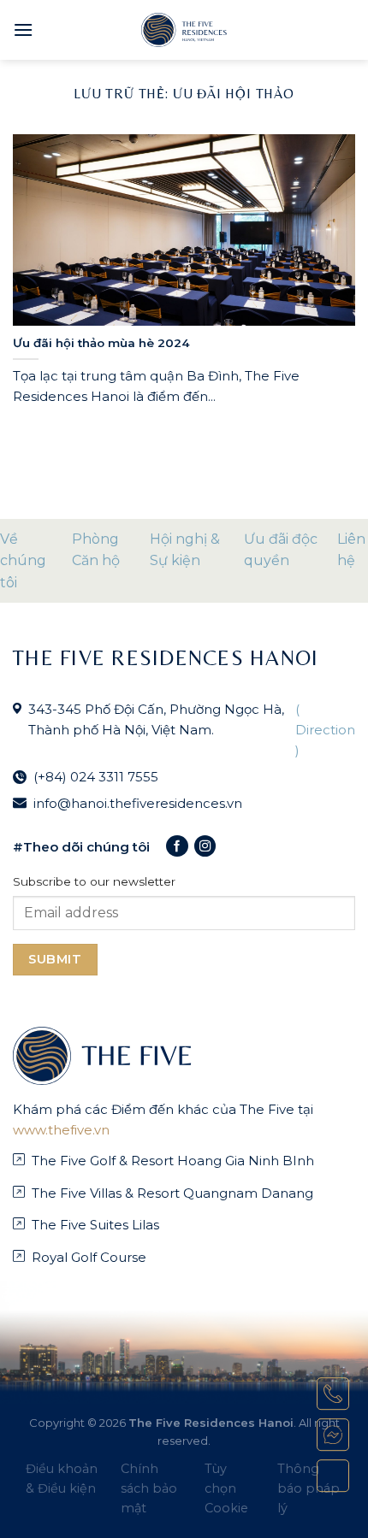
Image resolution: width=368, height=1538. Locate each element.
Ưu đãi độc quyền (281, 550)
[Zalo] (333, 1475)
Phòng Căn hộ (96, 550)
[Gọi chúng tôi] (333, 1393)
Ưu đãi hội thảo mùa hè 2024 (101, 343)
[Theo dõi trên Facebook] (176, 846)
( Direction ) (325, 729)
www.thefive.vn (61, 1130)
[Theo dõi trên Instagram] (205, 846)
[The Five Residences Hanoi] (184, 30)
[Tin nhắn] (333, 1434)
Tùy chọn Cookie (226, 1488)
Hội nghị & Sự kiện (185, 550)
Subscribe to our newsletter (94, 881)
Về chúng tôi (23, 561)
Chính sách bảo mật (149, 1488)
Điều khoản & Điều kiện (62, 1478)
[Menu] (23, 29)
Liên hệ (351, 550)
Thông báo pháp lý (308, 1488)
